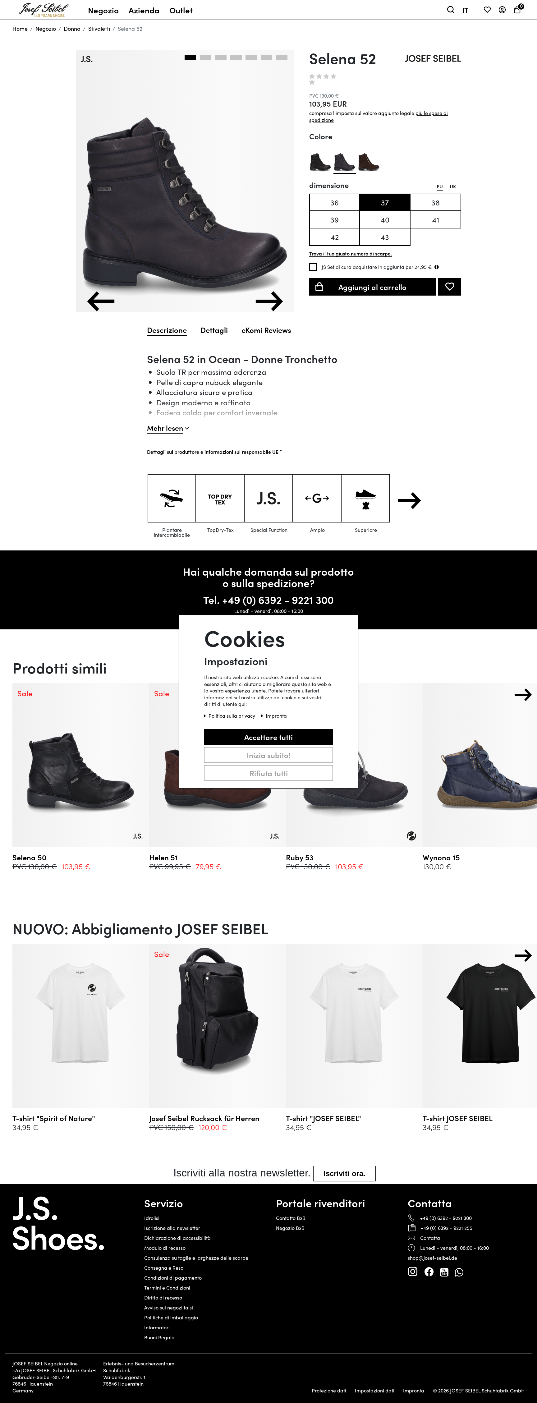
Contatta (430, 1238)
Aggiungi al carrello (372, 287)
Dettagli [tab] (214, 330)
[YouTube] (444, 1272)
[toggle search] (450, 10)
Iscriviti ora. (344, 1173)
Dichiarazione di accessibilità (177, 1238)
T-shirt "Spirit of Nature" (53, 1118)
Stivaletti (99, 28)
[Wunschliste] (487, 10)
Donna (72, 28)
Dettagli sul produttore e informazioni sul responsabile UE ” (214, 451)
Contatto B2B (290, 1218)
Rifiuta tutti (269, 772)
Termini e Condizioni (167, 1287)
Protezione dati (329, 1390)
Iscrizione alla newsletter (172, 1228)
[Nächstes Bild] (269, 301)
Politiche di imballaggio (171, 1317)
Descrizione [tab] (167, 330)
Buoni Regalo (159, 1337)
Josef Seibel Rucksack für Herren (204, 1118)
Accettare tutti (268, 736)
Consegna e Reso (163, 1267)
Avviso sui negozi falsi (168, 1307)
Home (20, 28)
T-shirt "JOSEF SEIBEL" (323, 1118)
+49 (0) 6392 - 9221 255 (446, 1228)
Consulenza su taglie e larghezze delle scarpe (196, 1257)
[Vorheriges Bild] (101, 301)
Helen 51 (163, 857)
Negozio (45, 28)
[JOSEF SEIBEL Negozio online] (43, 8)
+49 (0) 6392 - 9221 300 (278, 599)
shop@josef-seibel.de (432, 1257)
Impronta (413, 1390)
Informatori (157, 1327)
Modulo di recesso (165, 1247)
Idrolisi (151, 1218)
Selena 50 (29, 857)
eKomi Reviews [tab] (266, 330)
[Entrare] (502, 10)
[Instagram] (413, 1272)
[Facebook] (429, 1272)
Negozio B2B (290, 1228)
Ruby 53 (300, 857)
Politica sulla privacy (232, 715)
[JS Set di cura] (436, 267)
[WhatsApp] (459, 1272)
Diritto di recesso (163, 1297)
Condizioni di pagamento (173, 1277)
